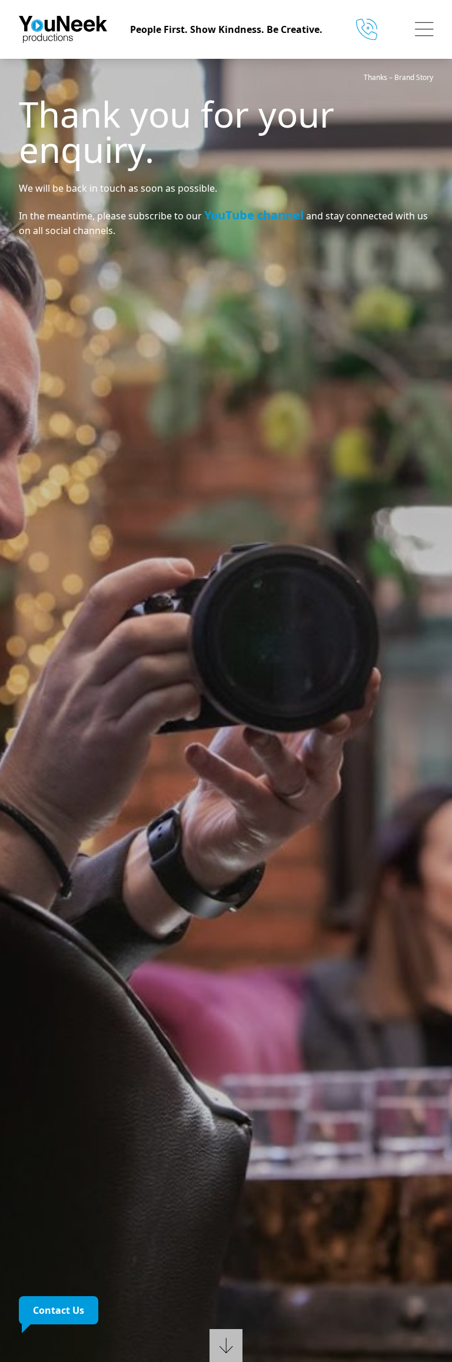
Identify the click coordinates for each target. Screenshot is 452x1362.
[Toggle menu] (424, 29)
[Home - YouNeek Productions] (70, 29)
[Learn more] (226, 1341)
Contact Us (58, 1310)
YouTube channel (254, 215)
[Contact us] (371, 29)
